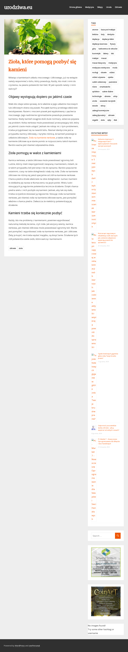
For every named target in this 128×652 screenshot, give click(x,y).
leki (112, 53)
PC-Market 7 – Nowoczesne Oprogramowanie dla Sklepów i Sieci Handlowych (109, 441)
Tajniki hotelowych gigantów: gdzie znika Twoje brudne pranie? (108, 356)
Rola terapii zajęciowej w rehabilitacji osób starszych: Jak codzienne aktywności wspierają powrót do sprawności (108, 238)
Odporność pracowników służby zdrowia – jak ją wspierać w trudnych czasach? (108, 428)
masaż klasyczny (99, 63)
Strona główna (75, 7)
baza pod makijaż (108, 29)
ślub (115, 120)
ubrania (107, 96)
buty (102, 34)
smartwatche (105, 87)
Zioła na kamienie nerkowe (42, 137)
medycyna (112, 63)
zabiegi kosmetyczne (100, 110)
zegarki (95, 120)
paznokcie (113, 82)
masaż (104, 58)
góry (94, 48)
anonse (95, 29)
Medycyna (89, 7)
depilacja (95, 39)
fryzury (113, 44)
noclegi (95, 72)
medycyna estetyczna (101, 67)
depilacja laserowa (99, 44)
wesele (95, 106)
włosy (103, 106)
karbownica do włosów (108, 48)
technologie (97, 96)
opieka (110, 77)
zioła (21, 248)
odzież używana (98, 77)
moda (114, 67)
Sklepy (100, 7)
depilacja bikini (108, 39)
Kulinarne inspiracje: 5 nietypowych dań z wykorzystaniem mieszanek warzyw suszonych (107, 142)
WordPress (20, 645)
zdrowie (13, 248)
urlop (115, 96)
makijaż (95, 58)
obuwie (104, 72)
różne (94, 87)
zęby (109, 120)
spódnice (96, 91)
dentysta (110, 34)
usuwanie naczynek (107, 101)
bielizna (95, 34)
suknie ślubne (107, 91)
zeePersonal (34, 645)
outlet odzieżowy (99, 82)
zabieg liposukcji (98, 115)
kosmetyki (96, 53)
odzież (112, 72)
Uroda (109, 7)
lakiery (105, 53)
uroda (94, 101)
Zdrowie (118, 7)
